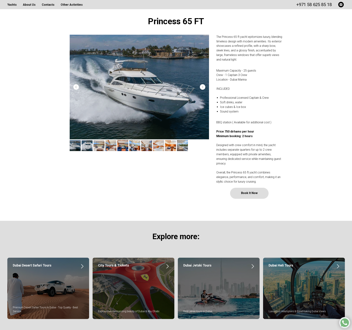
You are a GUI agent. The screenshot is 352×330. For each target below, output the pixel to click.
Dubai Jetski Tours (197, 265)
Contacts (48, 4)
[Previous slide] (76, 87)
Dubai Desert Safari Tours (32, 265)
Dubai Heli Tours (281, 265)
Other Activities (72, 4)
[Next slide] (202, 87)
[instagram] (341, 4)
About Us (29, 4)
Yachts (12, 4)
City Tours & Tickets (113, 265)
